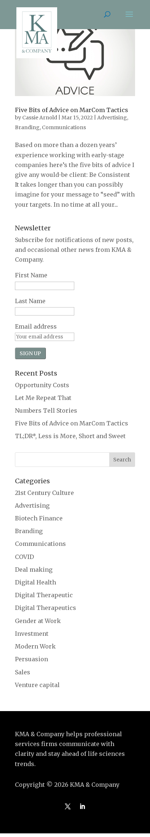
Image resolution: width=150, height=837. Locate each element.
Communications (64, 127)
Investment (31, 633)
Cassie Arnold (39, 117)
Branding (27, 127)
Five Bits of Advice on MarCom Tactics (71, 110)
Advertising (112, 117)
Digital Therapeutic (44, 595)
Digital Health (35, 582)
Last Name (30, 301)
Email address (36, 326)
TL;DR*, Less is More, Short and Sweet (70, 436)
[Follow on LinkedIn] (82, 806)
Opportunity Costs (42, 385)
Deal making (33, 569)
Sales (22, 672)
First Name (31, 275)
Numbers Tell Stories (46, 410)
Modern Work (35, 646)
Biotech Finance (39, 518)
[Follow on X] (68, 806)
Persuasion (31, 659)
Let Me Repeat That (43, 397)
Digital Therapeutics (45, 607)
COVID (24, 556)
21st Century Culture (44, 492)
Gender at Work (38, 620)
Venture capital (37, 685)
